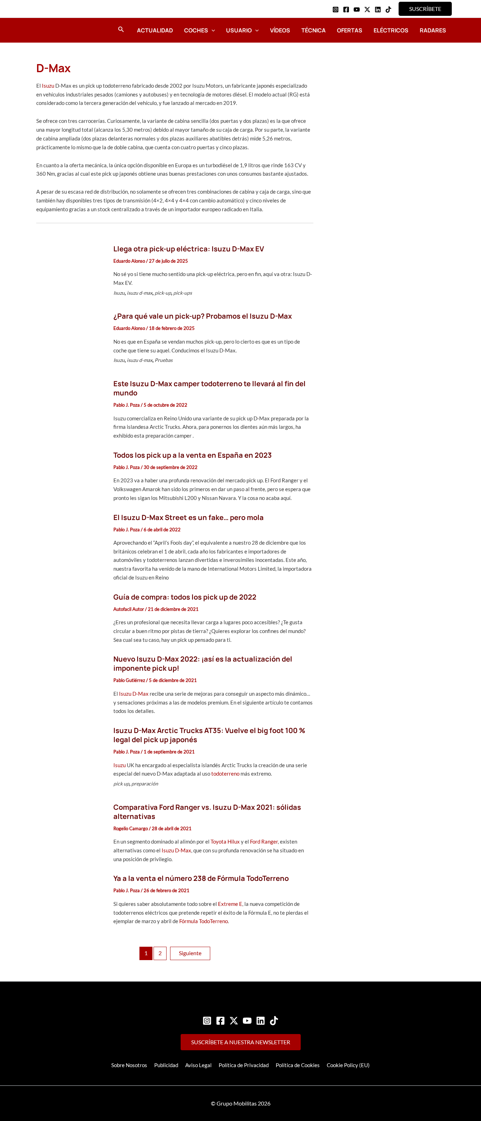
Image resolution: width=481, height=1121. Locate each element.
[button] (425, 9)
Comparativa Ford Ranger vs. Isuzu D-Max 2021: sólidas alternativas (207, 811)
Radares (433, 30)
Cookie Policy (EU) (348, 1065)
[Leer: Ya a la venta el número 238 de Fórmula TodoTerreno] (71, 899)
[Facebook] (346, 9)
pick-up (163, 293)
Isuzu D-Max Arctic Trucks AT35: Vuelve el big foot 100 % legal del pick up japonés (209, 735)
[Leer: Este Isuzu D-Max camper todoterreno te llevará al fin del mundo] (71, 409)
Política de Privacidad (244, 1065)
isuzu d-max (139, 293)
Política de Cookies (298, 1065)
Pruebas (164, 360)
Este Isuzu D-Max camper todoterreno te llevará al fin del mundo (209, 388)
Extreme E (230, 904)
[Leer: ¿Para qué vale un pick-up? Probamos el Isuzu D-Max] (71, 339)
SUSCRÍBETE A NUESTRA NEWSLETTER (240, 1042)
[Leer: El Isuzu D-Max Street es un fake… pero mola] (71, 546)
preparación (144, 784)
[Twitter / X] (367, 9)
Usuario (239, 30)
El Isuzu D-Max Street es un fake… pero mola (188, 517)
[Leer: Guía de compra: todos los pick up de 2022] (71, 617)
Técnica (313, 30)
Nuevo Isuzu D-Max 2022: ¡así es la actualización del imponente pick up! (202, 663)
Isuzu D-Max (134, 693)
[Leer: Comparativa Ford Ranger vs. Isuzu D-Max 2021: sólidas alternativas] (71, 832)
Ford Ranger (264, 841)
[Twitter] (233, 1020)
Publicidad (166, 1065)
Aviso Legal (198, 1065)
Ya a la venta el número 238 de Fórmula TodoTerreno (201, 878)
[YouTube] (357, 9)
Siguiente (190, 953)
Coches (196, 30)
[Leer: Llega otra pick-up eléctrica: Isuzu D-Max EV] (71, 272)
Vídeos (280, 30)
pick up (121, 784)
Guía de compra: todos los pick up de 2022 (184, 597)
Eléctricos (391, 30)
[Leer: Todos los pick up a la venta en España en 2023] (71, 475)
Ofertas (349, 30)
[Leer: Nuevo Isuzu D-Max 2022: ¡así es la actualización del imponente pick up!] (71, 684)
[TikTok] (388, 9)
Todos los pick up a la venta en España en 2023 (192, 455)
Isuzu (48, 85)
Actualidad (155, 30)
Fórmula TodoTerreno (203, 921)
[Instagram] (335, 9)
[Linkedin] (378, 9)
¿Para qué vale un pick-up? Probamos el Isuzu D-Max (202, 316)
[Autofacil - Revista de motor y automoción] (55, 30)
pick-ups (182, 293)
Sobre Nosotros (129, 1065)
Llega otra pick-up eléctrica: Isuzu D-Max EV (188, 248)
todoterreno (226, 773)
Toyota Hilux (225, 841)
